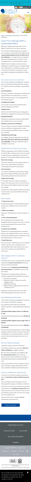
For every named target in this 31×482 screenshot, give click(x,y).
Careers (21, 451)
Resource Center (9, 431)
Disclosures (5, 451)
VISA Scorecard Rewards (15, 436)
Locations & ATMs (14, 2)
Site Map (14, 451)
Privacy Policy (21, 448)
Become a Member (4, 2)
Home (3, 35)
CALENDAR (15, 442)
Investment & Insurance (12, 35)
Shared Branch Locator (15, 425)
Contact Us (22, 2)
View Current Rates (10, 405)
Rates (28, 2)
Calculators (23, 431)
